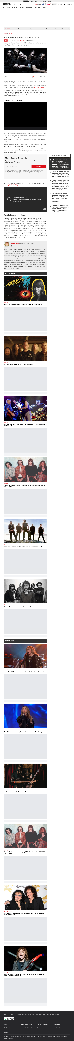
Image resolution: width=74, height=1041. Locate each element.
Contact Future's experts (26, 1024)
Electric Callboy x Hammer (19, 29)
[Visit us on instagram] (48, 4)
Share (7, 76)
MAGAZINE (29, 7)
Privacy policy (56, 1024)
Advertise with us (57, 1028)
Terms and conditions (42, 1024)
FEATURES (14, 7)
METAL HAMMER (42, 1)
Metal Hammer (20, 40)
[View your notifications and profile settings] (64, 4)
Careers (39, 1028)
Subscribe (54, 4)
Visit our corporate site (53, 1014)
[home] (4, 8)
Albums (10, 33)
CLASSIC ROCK (34, 1)
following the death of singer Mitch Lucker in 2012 (17, 185)
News (5, 40)
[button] (69, 4)
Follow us (37, 76)
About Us (6, 1024)
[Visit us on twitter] (45, 4)
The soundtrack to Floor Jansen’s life (55, 29)
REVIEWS (22, 7)
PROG (49, 1)
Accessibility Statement (26, 1028)
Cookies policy (7, 1028)
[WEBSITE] (12, 246)
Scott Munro (12, 40)
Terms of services (22, 170)
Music (5, 33)
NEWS (8, 7)
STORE (44, 7)
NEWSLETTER (37, 7)
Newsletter (44, 76)
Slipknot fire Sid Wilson (36, 29)
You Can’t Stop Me (39, 87)
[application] (25, 114)
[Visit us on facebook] (43, 4)
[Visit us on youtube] (50, 4)
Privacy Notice (8, 171)
